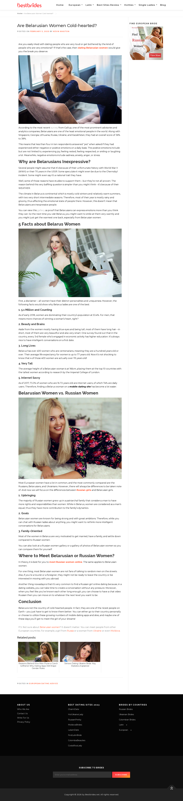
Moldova (115, 631)
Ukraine (97, 631)
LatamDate (73, 730)
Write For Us (23, 718)
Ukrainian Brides (126, 714)
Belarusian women (50, 627)
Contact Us (22, 713)
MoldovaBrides (75, 725)
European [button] (124, 730)
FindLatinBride (75, 735)
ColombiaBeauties (76, 740)
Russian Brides (126, 709)
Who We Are (23, 709)
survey (54, 127)
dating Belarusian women (93, 48)
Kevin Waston (61, 31)
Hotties (129, 5)
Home (60, 5)
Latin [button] (121, 725)
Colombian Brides (127, 719)
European (75, 5)
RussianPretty (74, 719)
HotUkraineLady (75, 714)
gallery (41, 210)
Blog (163, 5)
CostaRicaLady (75, 745)
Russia (70, 631)
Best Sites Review (108, 5)
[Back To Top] (171, 788)
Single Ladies (147, 5)
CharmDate (73, 709)
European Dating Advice (43, 683)
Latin (89, 5)
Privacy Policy (23, 722)
